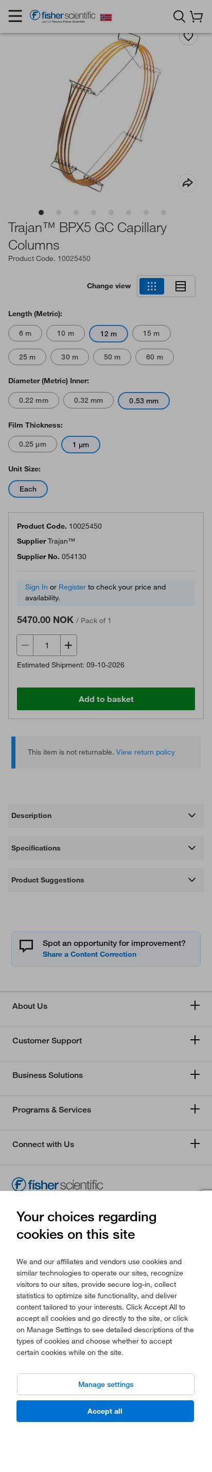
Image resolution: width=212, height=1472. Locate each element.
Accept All (104, 1411)
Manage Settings (105, 1384)
